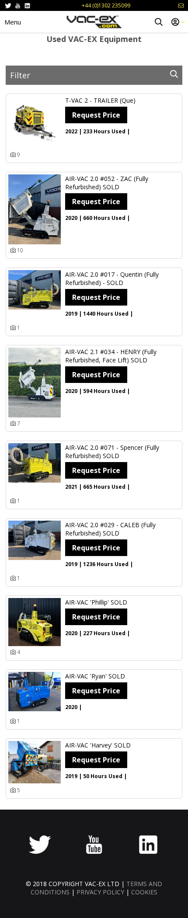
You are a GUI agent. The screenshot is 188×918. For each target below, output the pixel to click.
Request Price (96, 115)
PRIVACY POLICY (100, 892)
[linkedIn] (27, 5)
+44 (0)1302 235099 (106, 5)
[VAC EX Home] (94, 22)
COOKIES (144, 892)
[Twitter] (8, 5)
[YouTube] (17, 5)
